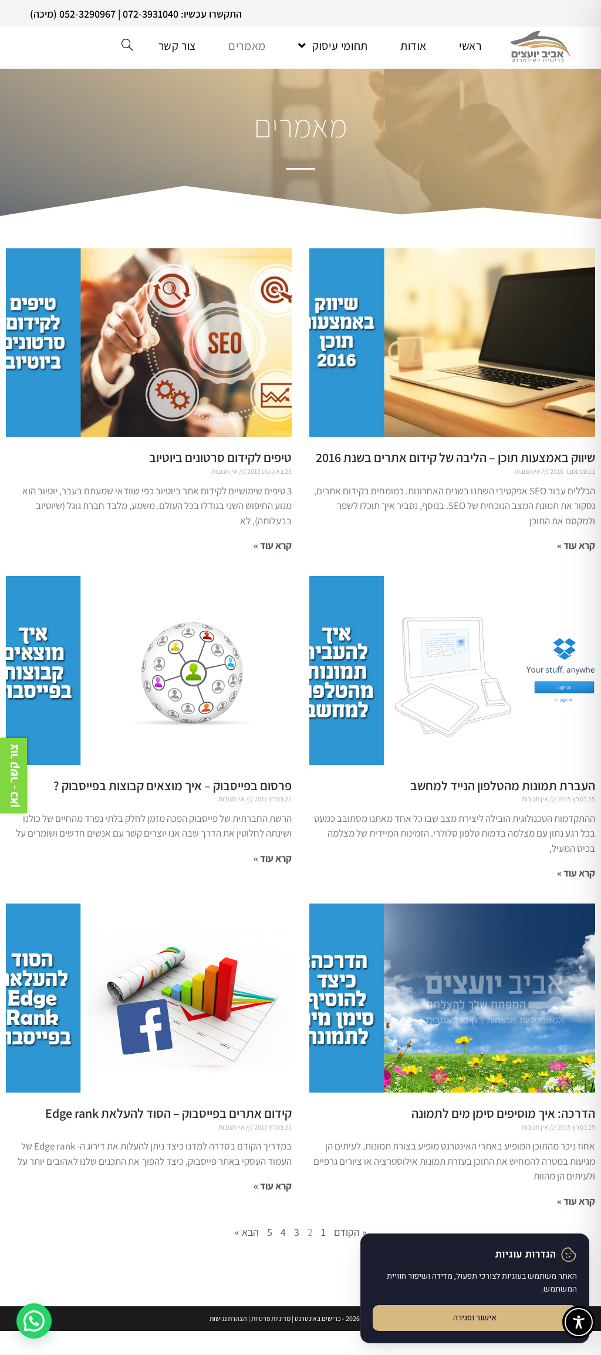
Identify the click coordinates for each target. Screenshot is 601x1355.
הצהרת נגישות (228, 1318)
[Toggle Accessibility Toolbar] (578, 1322)
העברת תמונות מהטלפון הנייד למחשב (502, 785)
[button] (34, 1321)
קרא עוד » (576, 545)
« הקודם (350, 1232)
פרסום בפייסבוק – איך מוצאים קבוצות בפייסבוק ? (172, 785)
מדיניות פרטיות (271, 1318)
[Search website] (127, 46)
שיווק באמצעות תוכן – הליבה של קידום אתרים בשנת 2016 (455, 457)
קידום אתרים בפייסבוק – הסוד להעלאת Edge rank (168, 1113)
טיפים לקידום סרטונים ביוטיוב (220, 457)
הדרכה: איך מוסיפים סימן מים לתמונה (503, 1113)
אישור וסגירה (475, 1318)
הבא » (247, 1232)
